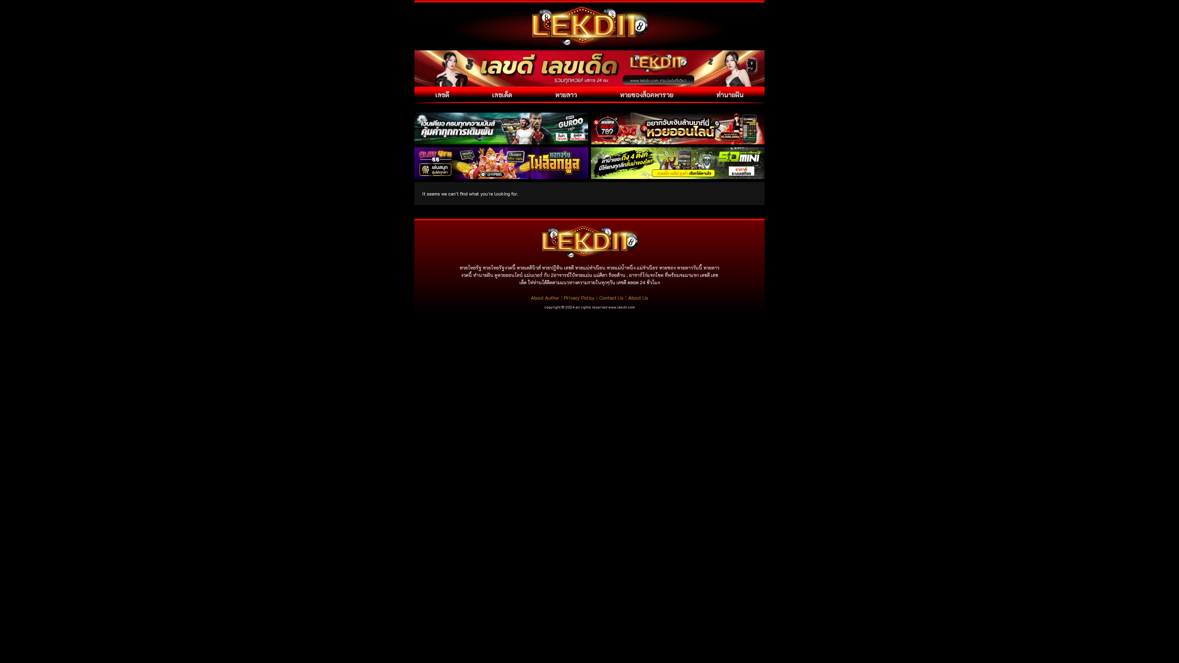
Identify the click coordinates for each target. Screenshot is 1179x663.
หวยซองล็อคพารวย (646, 95)
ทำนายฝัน (730, 95)
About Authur (545, 297)
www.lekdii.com (621, 306)
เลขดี (442, 95)
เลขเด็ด (502, 95)
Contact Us (611, 297)
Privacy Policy (579, 297)
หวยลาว (566, 95)
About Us (638, 297)
